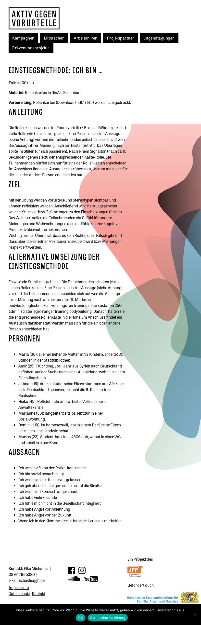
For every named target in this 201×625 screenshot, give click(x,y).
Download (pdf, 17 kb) (75, 102)
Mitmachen (54, 38)
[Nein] (194, 614)
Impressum (19, 587)
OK (80, 618)
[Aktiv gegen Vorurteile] (45, 18)
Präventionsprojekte (31, 48)
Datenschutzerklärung (107, 618)
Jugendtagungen (159, 38)
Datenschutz (19, 593)
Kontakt (38, 593)
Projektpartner (120, 38)
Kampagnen (23, 38)
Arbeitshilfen (86, 38)
